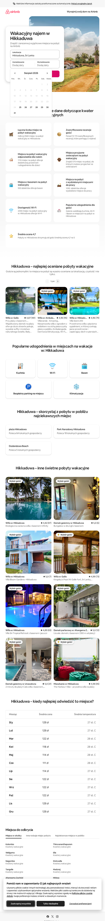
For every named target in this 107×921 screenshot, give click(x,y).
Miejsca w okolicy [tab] (14, 835)
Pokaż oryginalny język (81, 3)
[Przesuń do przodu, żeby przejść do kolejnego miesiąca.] (47, 73)
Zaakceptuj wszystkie (21, 903)
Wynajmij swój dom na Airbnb (82, 11)
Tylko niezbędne (50, 903)
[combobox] (34, 55)
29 (42, 107)
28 (36, 107)
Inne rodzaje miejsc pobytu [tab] (38, 835)
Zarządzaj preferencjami (80, 903)
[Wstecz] (47, 281)
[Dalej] (57, 281)
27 (31, 107)
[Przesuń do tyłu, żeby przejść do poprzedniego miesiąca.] (15, 73)
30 (47, 107)
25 (20, 107)
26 (26, 107)
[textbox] (22, 65)
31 (15, 113)
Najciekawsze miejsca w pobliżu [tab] (69, 835)
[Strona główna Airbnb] (13, 11)
